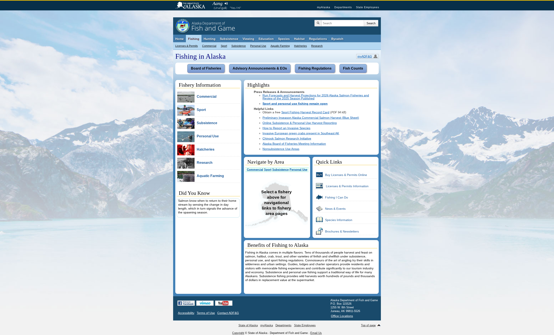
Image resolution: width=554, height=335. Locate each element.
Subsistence (238, 45)
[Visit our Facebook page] (186, 303)
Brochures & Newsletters (342, 231)
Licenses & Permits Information (347, 186)
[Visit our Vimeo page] (205, 303)
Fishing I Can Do (336, 197)
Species (284, 39)
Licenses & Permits (186, 45)
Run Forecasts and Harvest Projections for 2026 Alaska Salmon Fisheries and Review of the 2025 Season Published (316, 97)
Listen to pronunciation (226, 3)
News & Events (335, 208)
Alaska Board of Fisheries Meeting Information (294, 143)
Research (317, 45)
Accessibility (186, 313)
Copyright (238, 333)
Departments (343, 7)
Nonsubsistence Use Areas (281, 149)
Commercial (209, 45)
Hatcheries (300, 45)
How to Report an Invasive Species (286, 128)
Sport (224, 45)
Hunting (210, 39)
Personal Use (258, 45)
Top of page (368, 325)
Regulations (318, 39)
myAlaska (323, 7)
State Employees (367, 7)
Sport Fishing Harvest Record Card (305, 112)
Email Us (316, 333)
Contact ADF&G (228, 313)
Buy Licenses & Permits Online (346, 175)
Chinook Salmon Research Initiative (287, 138)
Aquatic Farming (280, 45)
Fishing (193, 39)
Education (266, 39)
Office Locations (342, 316)
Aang (217, 3)
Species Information (338, 220)
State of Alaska (192, 6)
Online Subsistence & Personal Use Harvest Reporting (300, 123)
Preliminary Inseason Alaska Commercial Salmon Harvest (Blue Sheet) (311, 117)
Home (179, 39)
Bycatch (337, 39)
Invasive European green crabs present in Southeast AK (301, 133)
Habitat (299, 39)
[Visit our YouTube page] (223, 303)
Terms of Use (206, 313)
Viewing (248, 39)
